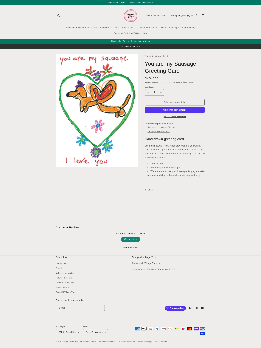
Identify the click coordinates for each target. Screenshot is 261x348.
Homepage (61, 263)
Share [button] (150, 190)
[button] (59, 16)
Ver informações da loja (158, 131)
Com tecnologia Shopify (87, 342)
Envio (161, 82)
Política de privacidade (126, 341)
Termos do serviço (145, 341)
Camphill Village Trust (66, 292)
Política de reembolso (107, 341)
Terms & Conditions (65, 282)
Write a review (130, 239)
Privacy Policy (62, 287)
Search (59, 268)
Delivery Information (65, 273)
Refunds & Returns (64, 278)
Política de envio (161, 341)
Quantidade (149, 87)
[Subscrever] (102, 308)
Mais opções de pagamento (175, 116)
